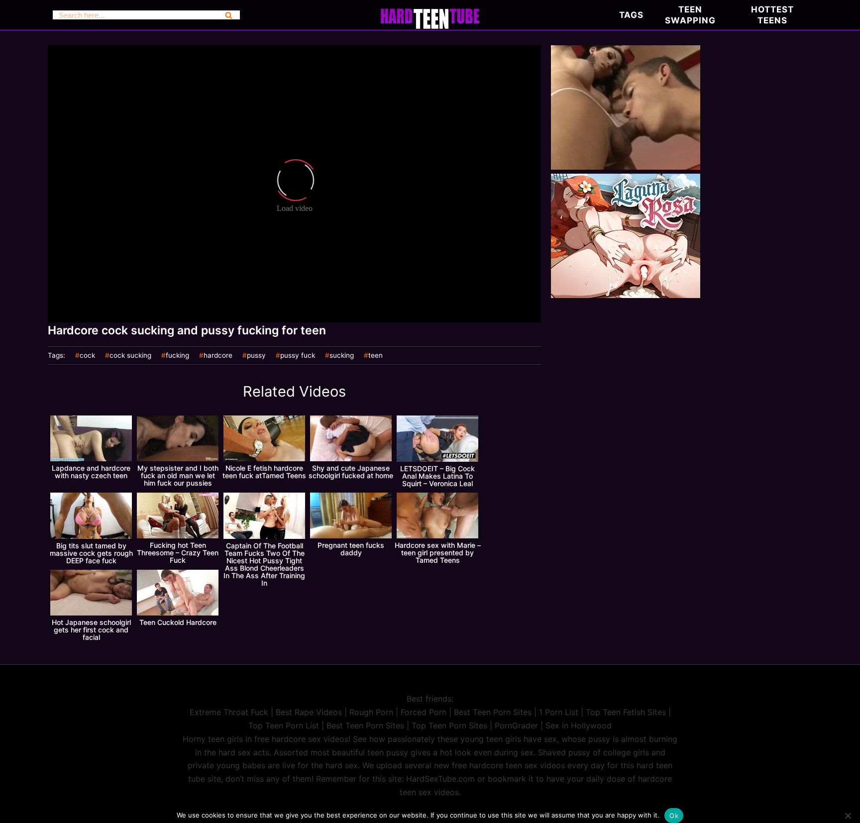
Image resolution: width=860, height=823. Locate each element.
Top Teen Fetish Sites (626, 712)
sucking (341, 355)
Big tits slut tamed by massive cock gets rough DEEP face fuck (91, 553)
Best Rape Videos (309, 712)
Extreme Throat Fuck (229, 712)
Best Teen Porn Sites (493, 712)
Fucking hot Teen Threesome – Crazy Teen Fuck (177, 552)
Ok (673, 816)
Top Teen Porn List (283, 725)
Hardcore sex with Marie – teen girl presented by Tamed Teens (438, 552)
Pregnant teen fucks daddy (351, 549)
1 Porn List (558, 712)
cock (87, 355)
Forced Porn (423, 712)
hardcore (218, 355)
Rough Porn (371, 712)
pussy (256, 355)
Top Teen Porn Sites (449, 725)
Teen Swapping (690, 14)
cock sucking (130, 355)
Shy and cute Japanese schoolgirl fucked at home (351, 472)
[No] (848, 816)
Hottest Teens (772, 14)
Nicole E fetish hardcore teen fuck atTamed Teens (264, 472)
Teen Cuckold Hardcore (177, 622)
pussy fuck (297, 355)
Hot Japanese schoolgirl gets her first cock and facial (91, 629)
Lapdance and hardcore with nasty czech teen (91, 472)
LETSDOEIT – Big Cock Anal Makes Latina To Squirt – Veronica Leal (437, 476)
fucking (177, 355)
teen (375, 355)
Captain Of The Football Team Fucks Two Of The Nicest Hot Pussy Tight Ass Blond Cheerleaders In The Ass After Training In (264, 564)
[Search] (228, 14)
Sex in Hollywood (578, 725)
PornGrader (516, 725)
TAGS (631, 15)
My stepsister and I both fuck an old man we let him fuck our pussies (177, 475)
